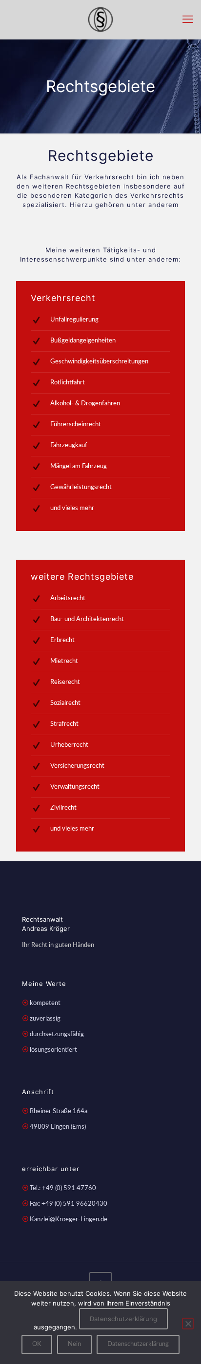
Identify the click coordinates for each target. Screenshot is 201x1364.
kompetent (45, 1003)
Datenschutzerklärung (123, 1319)
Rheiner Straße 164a (58, 1111)
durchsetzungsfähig (57, 1034)
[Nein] (188, 1323)
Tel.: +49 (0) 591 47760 (63, 1188)
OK (36, 1344)
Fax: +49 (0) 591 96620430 (68, 1204)
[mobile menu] (188, 19)
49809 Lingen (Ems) (58, 1127)
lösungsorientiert (53, 1050)
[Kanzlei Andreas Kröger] (100, 19)
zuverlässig (45, 1019)
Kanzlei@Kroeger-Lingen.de (68, 1219)
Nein (74, 1344)
